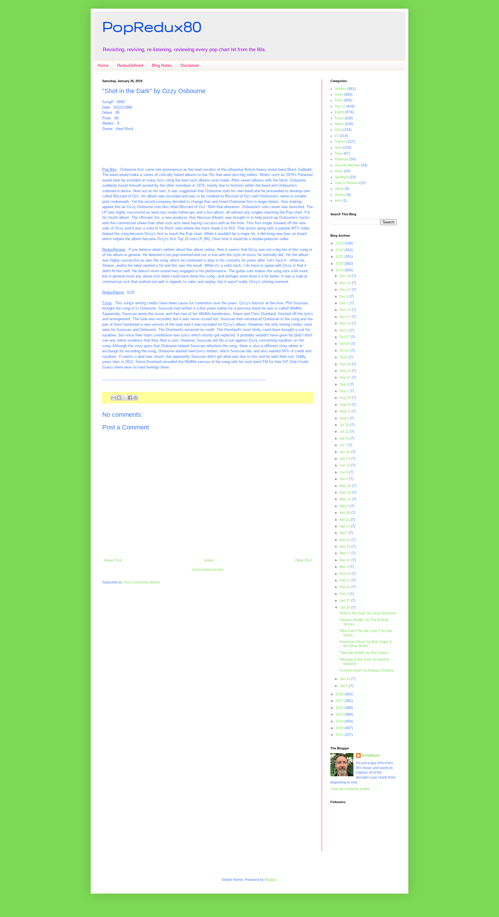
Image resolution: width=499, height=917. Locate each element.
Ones (339, 171)
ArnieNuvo (370, 755)
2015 (340, 714)
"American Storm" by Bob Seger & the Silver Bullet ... (365, 644)
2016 (340, 708)
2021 (340, 257)
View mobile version (208, 570)
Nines (339, 124)
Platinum (342, 159)
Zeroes (340, 195)
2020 (340, 264)
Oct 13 (345, 351)
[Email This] (113, 398)
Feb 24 (345, 574)
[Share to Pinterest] (135, 398)
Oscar (339, 189)
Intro (338, 201)
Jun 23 (345, 459)
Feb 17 (345, 580)
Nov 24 (346, 310)
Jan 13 (345, 679)
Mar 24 (345, 546)
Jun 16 (345, 465)
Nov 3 (345, 330)
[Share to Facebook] (130, 398)
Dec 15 (346, 290)
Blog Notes (162, 65)
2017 (340, 701)
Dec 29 (346, 276)
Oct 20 (345, 344)
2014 (340, 721)
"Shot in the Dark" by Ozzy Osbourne (367, 613)
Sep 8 (345, 384)
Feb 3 (344, 594)
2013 (340, 728)
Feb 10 (345, 587)
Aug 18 (346, 405)
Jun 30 (345, 452)
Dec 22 (346, 283)
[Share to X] (124, 398)
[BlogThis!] (119, 398)
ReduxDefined (130, 65)
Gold (338, 130)
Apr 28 (345, 513)
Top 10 (340, 106)
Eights (340, 112)
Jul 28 (345, 425)
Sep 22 (346, 371)
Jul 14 (345, 438)
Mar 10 (345, 560)
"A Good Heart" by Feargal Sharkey (366, 670)
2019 (340, 270)
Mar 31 (345, 540)
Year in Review (346, 183)
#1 (337, 136)
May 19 (346, 492)
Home (103, 65)
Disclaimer (190, 65)
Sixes (339, 94)
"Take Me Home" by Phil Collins (363, 653)
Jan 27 (345, 601)
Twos (339, 153)
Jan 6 (344, 686)
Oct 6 (344, 357)
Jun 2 (344, 479)
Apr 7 (344, 533)
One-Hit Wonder (347, 165)
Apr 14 (345, 526)
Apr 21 (345, 520)
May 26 (346, 486)
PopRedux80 (152, 26)
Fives (339, 100)
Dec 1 (345, 303)
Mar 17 (345, 553)
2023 (340, 243)
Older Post (303, 560)
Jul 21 (345, 431)
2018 (340, 694)
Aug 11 (345, 411)
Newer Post (113, 560)
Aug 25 (346, 398)
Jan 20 (345, 607)
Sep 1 (345, 391)
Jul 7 (344, 445)
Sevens (341, 89)
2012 (340, 735)
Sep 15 (346, 377)
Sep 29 (346, 364)
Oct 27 (345, 337)
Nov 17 (346, 317)
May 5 (345, 506)
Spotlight (342, 177)
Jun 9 (344, 472)
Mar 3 (344, 567)
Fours (339, 118)
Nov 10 (346, 323)
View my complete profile (350, 789)
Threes (340, 142)
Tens (338, 148)
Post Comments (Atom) (142, 582)
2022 (340, 250)
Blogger (271, 880)
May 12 (346, 499)
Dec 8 (345, 296)
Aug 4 (345, 418)
